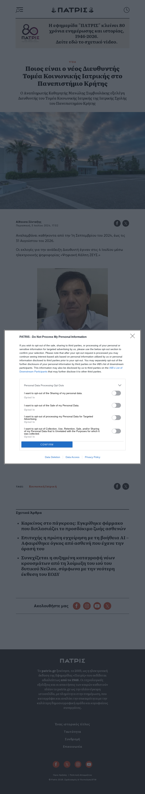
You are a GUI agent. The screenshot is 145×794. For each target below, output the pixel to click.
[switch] (116, 393)
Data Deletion (52, 457)
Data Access (72, 457)
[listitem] (72, 385)
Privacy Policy (92, 457)
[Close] (133, 337)
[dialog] (72, 397)
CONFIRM (47, 444)
